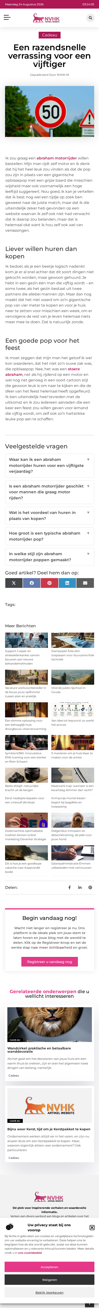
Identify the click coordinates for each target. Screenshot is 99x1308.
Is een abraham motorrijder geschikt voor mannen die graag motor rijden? (49, 492)
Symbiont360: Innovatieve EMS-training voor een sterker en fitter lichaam (25, 757)
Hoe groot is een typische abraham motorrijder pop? (49, 536)
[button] (92, 1227)
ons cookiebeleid (30, 1252)
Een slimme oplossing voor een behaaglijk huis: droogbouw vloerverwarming (25, 725)
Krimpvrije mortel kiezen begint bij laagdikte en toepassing (68, 802)
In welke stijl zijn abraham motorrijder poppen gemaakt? (49, 556)
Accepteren (49, 1267)
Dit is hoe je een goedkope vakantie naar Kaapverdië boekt (23, 868)
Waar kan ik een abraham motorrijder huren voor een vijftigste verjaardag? (49, 465)
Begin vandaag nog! (49, 918)
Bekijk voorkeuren (49, 1292)
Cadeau (49, 35)
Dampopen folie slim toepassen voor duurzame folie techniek (72, 655)
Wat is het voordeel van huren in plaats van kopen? (49, 515)
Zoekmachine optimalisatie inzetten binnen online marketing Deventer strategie (25, 835)
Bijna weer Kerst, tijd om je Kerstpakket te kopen (48, 1129)
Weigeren (49, 1280)
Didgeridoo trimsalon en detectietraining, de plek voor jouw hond (71, 835)
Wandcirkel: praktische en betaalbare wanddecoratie (39, 1050)
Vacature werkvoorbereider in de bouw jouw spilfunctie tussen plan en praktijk (25, 692)
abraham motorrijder (57, 158)
